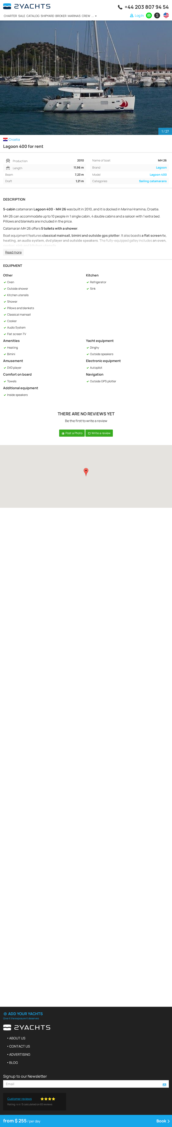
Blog (13, 1062)
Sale (21, 16)
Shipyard (47, 16)
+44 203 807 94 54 (147, 6)
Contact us (19, 1046)
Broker (60, 16)
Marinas (74, 16)
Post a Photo (73, 433)
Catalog (32, 16)
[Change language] (165, 15)
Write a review (101, 433)
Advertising (19, 1054)
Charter (10, 16)
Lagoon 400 (158, 175)
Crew (86, 16)
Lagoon (161, 167)
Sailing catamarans (153, 181)
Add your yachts (25, 1013)
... (93, 16)
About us (17, 1038)
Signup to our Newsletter (25, 1076)
